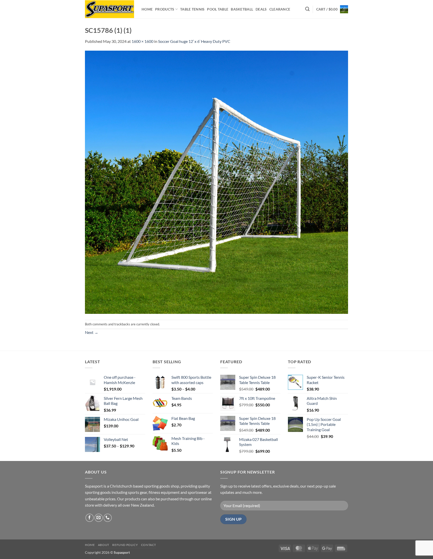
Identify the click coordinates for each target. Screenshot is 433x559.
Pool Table (217, 9)
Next (91, 332)
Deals (261, 9)
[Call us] (107, 518)
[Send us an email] (98, 518)
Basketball (242, 9)
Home (147, 9)
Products (164, 9)
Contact (148, 545)
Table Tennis (192, 9)
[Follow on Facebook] (89, 518)
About (103, 545)
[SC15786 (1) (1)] (216, 181)
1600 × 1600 (142, 41)
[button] (332, 9)
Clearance (279, 9)
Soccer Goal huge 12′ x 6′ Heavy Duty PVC (194, 41)
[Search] (307, 9)
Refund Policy (125, 545)
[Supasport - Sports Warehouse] (109, 9)
